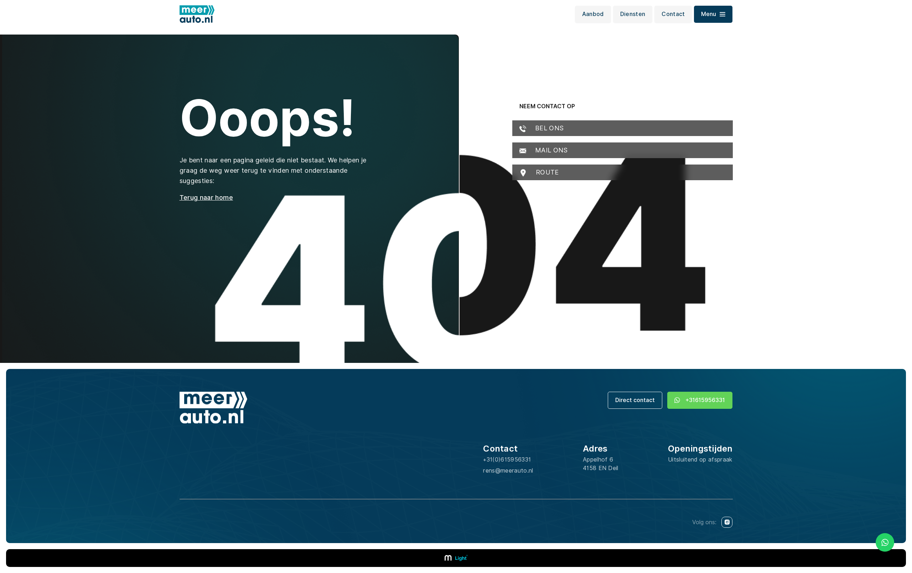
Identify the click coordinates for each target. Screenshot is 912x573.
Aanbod (593, 14)
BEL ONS (548, 128)
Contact (673, 14)
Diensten (633, 14)
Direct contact (635, 400)
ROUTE (546, 172)
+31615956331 (705, 400)
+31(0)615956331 (507, 459)
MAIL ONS (550, 150)
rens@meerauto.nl (508, 470)
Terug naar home (206, 197)
